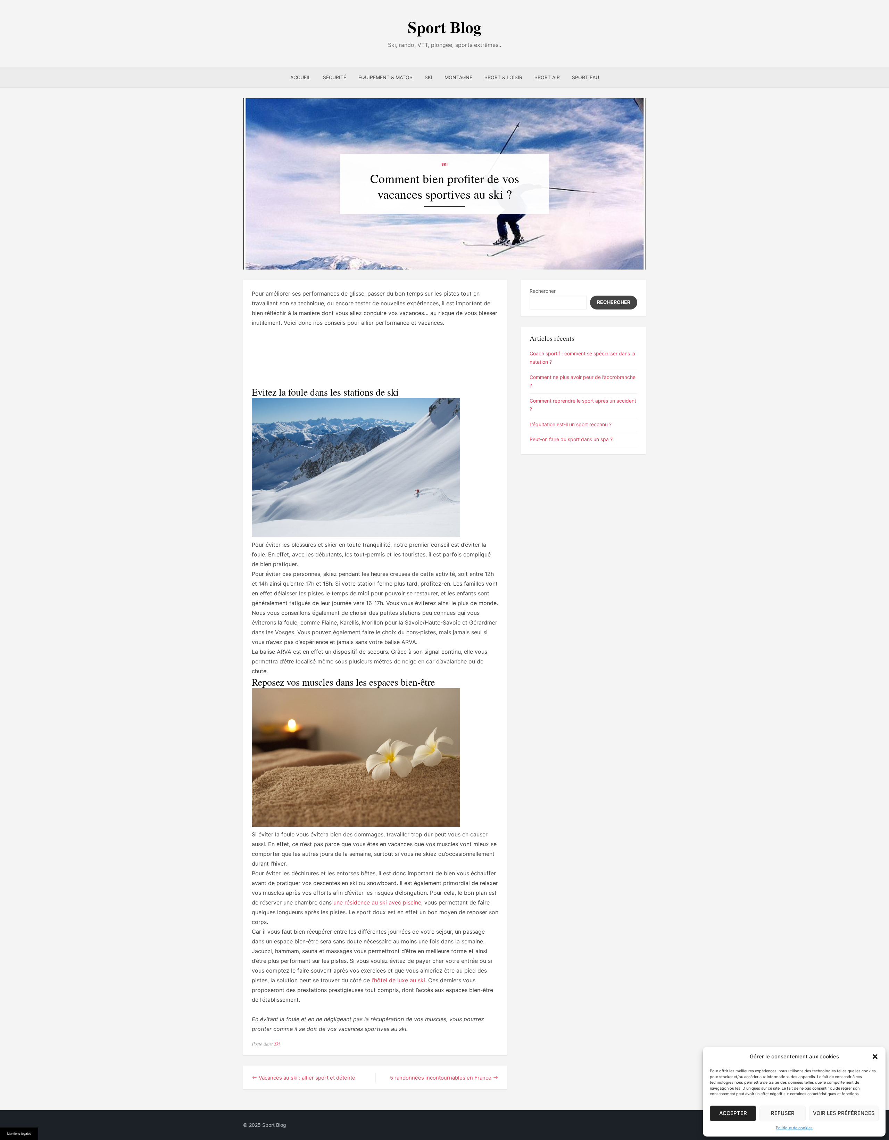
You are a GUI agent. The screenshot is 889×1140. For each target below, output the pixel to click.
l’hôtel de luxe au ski (398, 980)
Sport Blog (444, 27)
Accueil (300, 77)
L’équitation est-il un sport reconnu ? (571, 424)
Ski (428, 77)
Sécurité (334, 77)
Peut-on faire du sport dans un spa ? (571, 439)
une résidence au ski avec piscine (377, 902)
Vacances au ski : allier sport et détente (307, 1077)
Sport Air (547, 77)
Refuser (783, 1113)
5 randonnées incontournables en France (440, 1077)
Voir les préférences (844, 1113)
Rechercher (543, 291)
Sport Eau (585, 77)
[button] (875, 1056)
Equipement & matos (385, 77)
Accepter (733, 1113)
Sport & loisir (503, 77)
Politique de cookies (794, 1127)
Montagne (458, 77)
